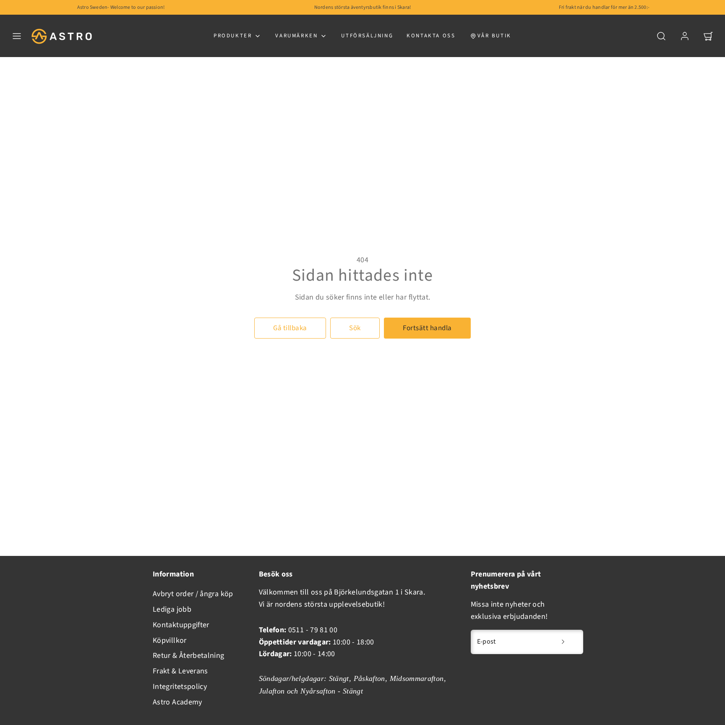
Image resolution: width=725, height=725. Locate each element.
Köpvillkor (170, 640)
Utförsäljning (367, 35)
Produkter (233, 35)
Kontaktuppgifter (181, 625)
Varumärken (296, 35)
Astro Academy (177, 702)
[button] (17, 36)
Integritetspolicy (180, 686)
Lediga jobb (172, 609)
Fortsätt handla (427, 328)
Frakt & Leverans (180, 671)
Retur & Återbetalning (188, 655)
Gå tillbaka (290, 328)
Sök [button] (355, 328)
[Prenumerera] (563, 642)
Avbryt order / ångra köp (193, 594)
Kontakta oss (431, 35)
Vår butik (494, 35)
